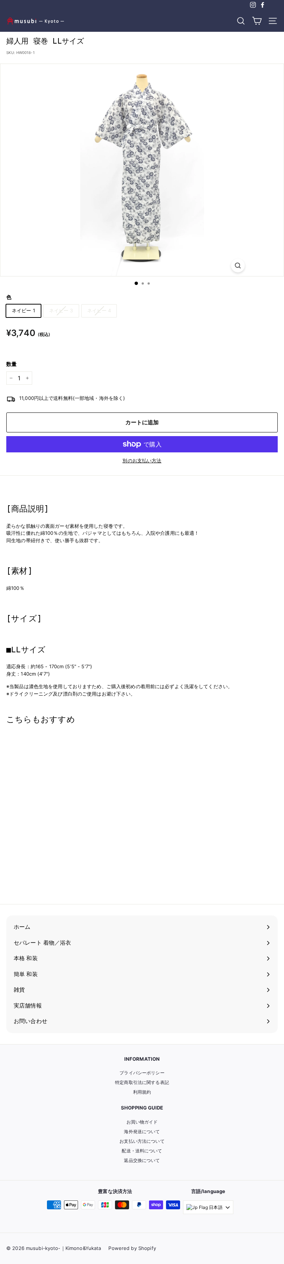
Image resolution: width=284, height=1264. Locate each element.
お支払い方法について (141, 1141)
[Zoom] (237, 265)
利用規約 (142, 1092)
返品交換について (142, 1160)
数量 (11, 364)
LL (19, 883)
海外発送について (142, 1131)
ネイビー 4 (99, 310)
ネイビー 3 (61, 310)
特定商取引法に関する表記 (142, 1082)
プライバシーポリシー (141, 1073)
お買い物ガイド (142, 1122)
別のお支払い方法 (141, 460)
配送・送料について (142, 1150)
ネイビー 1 (23, 310)
